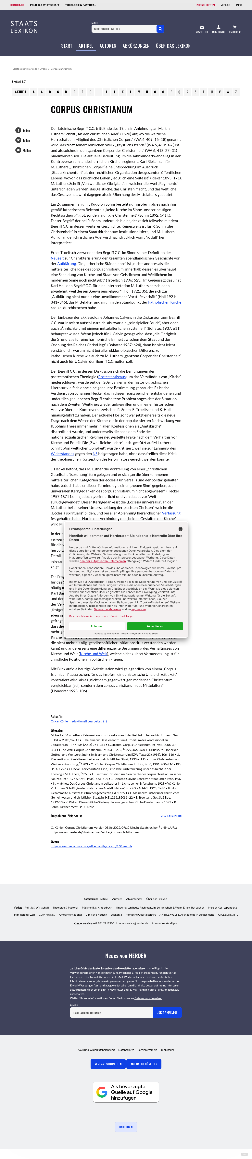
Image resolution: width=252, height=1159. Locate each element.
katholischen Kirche (164, 302)
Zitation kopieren (171, 816)
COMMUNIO (47, 914)
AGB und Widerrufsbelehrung (96, 1049)
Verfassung (171, 513)
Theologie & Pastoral (80, 5)
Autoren (108, 45)
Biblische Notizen (96, 914)
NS (95, 454)
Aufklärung (66, 263)
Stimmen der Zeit (24, 914)
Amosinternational (70, 914)
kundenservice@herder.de (132, 923)
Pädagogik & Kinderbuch (97, 907)
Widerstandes (62, 454)
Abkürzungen (136, 45)
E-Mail (74, 1005)
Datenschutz (126, 1049)
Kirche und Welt (93, 654)
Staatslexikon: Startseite (25, 68)
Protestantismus (112, 377)
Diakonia (116, 914)
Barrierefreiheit (147, 1049)
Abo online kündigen (164, 923)
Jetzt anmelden (168, 1012)
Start (66, 45)
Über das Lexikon (173, 45)
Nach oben (125, 1127)
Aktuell (20, 91)
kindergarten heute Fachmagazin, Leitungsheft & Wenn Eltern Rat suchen (160, 907)
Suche (95, 23)
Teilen (26, 130)
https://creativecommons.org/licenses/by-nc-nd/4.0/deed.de (91, 846)
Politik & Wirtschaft (44, 5)
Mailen (27, 150)
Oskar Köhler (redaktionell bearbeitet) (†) (79, 721)
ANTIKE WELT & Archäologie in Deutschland (186, 914)
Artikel (86, 45)
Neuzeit (57, 258)
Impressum (167, 1049)
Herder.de (17, 5)
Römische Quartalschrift (141, 914)
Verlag (225, 5)
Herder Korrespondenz (222, 907)
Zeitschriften (205, 5)
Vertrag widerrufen (108, 1064)
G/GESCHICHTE (228, 914)
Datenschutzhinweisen (148, 998)
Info (239, 5)
